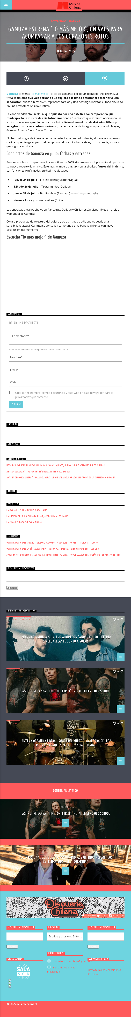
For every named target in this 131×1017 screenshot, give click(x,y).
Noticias (74, 21)
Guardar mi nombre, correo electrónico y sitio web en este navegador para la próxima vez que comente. (64, 393)
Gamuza (12, 94)
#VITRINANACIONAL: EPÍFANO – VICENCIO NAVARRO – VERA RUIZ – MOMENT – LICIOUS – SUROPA (52, 542)
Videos (26, 619)
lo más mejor (40, 94)
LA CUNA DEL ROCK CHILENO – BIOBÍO (24, 522)
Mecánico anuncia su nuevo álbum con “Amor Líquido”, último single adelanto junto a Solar (55, 465)
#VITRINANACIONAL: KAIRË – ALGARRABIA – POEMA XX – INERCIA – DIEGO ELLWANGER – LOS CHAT (53, 549)
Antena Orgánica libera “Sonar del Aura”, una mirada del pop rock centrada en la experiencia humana (60, 477)
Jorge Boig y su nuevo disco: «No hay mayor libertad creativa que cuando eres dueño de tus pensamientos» (63, 555)
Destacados (58, 21)
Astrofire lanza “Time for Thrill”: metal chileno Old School (38, 471)
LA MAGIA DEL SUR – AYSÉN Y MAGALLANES (27, 510)
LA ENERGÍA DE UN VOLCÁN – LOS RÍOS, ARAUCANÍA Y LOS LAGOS (37, 516)
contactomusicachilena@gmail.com (72, 961)
